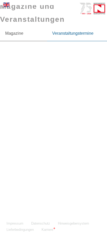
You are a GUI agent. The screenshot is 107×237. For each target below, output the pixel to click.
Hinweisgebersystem (73, 223)
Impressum (14, 223)
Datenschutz (40, 223)
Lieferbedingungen (20, 230)
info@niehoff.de (31, 162)
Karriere (47, 230)
